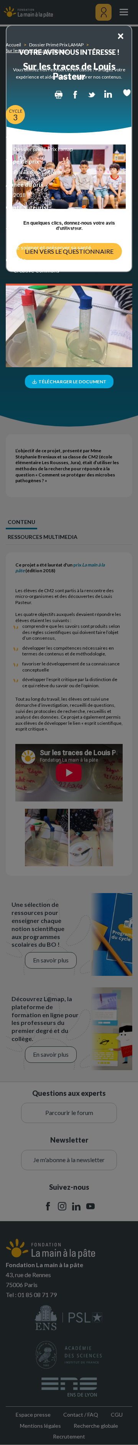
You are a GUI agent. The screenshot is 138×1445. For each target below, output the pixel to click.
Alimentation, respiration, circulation (56, 240)
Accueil (13, 45)
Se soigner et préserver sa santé (52, 247)
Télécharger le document (72, 381)
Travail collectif (31, 217)
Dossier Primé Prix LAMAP (56, 45)
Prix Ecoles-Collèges (37, 172)
